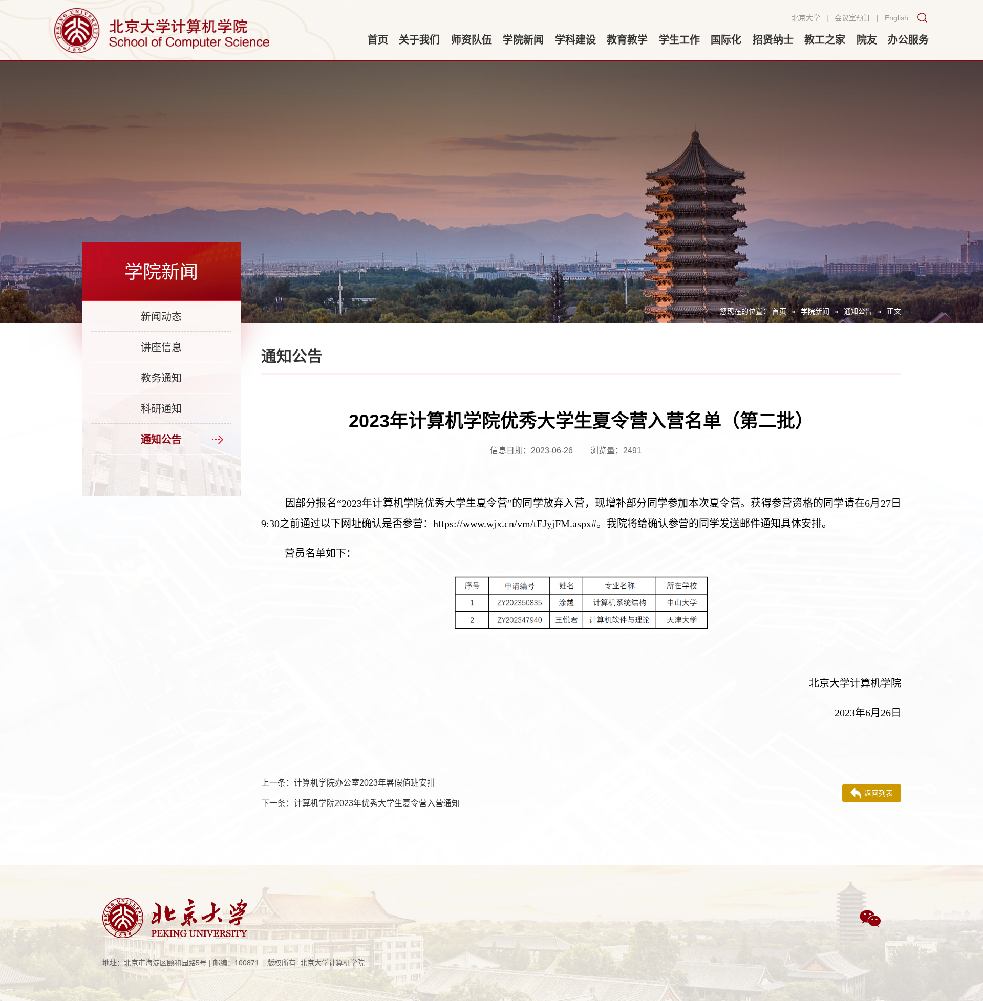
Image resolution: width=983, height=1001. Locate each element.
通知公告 (858, 311)
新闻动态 (161, 316)
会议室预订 (852, 18)
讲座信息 (161, 347)
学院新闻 (815, 311)
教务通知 (161, 378)
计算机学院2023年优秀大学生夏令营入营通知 (360, 803)
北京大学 (806, 18)
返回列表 (878, 793)
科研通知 (161, 409)
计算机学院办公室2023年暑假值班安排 (348, 782)
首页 (779, 311)
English (896, 18)
